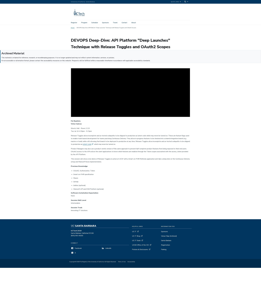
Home (72, 28)
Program (84, 22)
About (133, 22)
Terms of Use (122, 262)
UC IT (134, 231)
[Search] (186, 2)
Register (74, 22)
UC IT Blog (136, 236)
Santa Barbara (166, 240)
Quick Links (175, 2)
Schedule (94, 22)
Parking (163, 249)
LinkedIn (108, 248)
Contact (124, 22)
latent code (87, 144)
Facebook (78, 248)
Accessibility (131, 262)
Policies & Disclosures (140, 249)
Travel (115, 22)
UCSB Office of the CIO (140, 245)
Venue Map (169, 236)
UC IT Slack (136, 240)
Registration (165, 245)
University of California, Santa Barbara (83, 2)
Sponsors (105, 22)
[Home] (80, 17)
